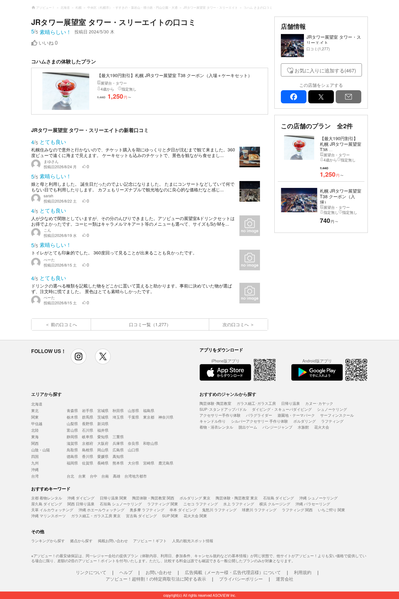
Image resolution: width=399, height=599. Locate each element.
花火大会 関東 (195, 515)
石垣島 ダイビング (278, 497)
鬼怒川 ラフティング (219, 509)
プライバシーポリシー (241, 579)
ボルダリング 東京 (195, 497)
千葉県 (133, 417)
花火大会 (321, 427)
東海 (35, 436)
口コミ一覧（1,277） (150, 324)
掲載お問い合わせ (113, 540)
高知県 (118, 456)
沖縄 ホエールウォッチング (101, 509)
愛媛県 (102, 456)
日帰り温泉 (290, 403)
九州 (35, 462)
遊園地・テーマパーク (296, 415)
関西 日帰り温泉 (80, 503)
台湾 (35, 476)
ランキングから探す (48, 540)
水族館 (303, 427)
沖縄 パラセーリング (313, 503)
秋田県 (118, 410)
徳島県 (72, 456)
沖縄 (35, 469)
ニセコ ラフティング (200, 503)
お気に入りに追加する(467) (325, 70)
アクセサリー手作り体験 (220, 415)
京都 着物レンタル (46, 497)
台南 (105, 476)
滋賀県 (72, 443)
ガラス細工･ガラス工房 (256, 403)
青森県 (72, 410)
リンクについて (91, 572)
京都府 (87, 443)
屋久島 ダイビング (46, 503)
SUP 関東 (170, 515)
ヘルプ (125, 572)
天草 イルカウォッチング (52, 509)
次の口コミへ (236, 324)
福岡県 (72, 462)
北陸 (35, 430)
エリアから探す (46, 394)
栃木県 (72, 417)
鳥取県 (72, 449)
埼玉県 (118, 417)
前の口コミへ (64, 324)
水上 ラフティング (238, 503)
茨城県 (102, 417)
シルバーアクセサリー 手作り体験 (259, 421)
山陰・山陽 (40, 449)
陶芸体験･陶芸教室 (215, 403)
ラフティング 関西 (297, 509)
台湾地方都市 (135, 476)
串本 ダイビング (183, 509)
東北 (35, 410)
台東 (82, 476)
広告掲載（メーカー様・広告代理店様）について (233, 572)
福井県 (102, 430)
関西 (35, 443)
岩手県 (87, 410)
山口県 (133, 449)
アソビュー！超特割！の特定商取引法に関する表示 (156, 579)
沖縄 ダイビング (80, 497)
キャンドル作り (213, 421)
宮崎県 (148, 462)
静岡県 (72, 436)
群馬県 (87, 417)
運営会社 (284, 579)
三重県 (118, 436)
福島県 (148, 410)
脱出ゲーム (247, 427)
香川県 (87, 456)
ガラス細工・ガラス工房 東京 (96, 515)
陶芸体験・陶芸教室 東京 (237, 497)
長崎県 (102, 462)
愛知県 (102, 436)
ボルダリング (304, 421)
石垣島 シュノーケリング (121, 503)
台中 (93, 476)
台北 (70, 476)
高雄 (116, 476)
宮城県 (102, 410)
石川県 (87, 430)
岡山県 (102, 449)
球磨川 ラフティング (259, 509)
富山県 (72, 430)
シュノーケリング (332, 409)
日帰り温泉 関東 (113, 497)
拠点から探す (81, 540)
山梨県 (72, 423)
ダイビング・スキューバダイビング (282, 409)
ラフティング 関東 (162, 503)
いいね (48, 43)
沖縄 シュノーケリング (318, 497)
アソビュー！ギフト (150, 540)
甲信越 (36, 423)
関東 (35, 417)
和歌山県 (150, 443)
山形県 (133, 410)
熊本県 (118, 462)
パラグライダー (259, 415)
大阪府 (102, 443)
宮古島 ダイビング (141, 515)
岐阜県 (87, 436)
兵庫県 (118, 443)
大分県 (133, 462)
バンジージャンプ (277, 427)
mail (348, 96)
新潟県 (102, 423)
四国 (35, 456)
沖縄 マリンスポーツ (48, 515)
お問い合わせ (159, 572)
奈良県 (133, 443)
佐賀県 (87, 462)
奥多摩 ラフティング (147, 509)
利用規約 (302, 572)
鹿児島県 (165, 462)
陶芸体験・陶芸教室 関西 (153, 497)
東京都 (148, 417)
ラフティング (332, 421)
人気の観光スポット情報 (192, 540)
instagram (78, 356)
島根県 (87, 449)
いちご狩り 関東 (331, 509)
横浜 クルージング (274, 503)
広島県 (118, 449)
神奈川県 (165, 417)
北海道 (36, 403)
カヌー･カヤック (319, 403)
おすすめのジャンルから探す (228, 394)
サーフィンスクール (337, 415)
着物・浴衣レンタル (216, 427)
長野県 (87, 423)
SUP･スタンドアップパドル (223, 409)
